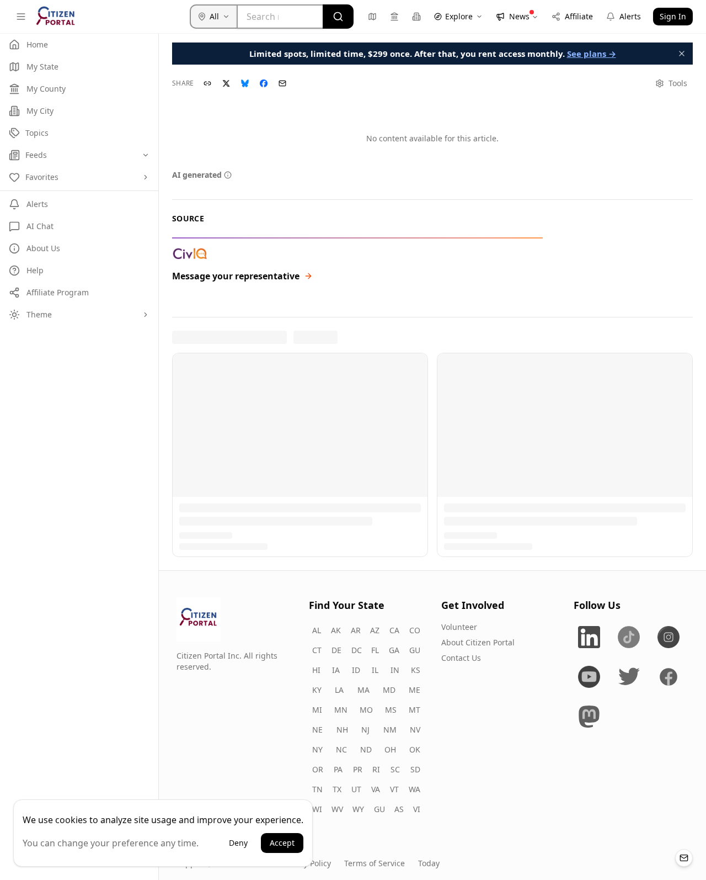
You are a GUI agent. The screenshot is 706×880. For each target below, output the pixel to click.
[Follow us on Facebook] (668, 676)
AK (336, 630)
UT (356, 789)
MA (363, 690)
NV (415, 729)
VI (416, 809)
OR (317, 769)
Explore (459, 16)
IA (336, 670)
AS (399, 809)
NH (342, 729)
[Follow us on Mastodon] (589, 716)
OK (414, 749)
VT (394, 789)
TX (337, 789)
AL (316, 630)
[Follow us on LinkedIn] (589, 637)
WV (337, 809)
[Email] (282, 83)
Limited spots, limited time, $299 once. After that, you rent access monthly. (432, 53)
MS (391, 709)
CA (394, 630)
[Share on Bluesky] (245, 83)
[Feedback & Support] (684, 858)
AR (356, 630)
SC (395, 769)
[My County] (394, 16)
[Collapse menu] (21, 16)
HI (316, 670)
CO (414, 630)
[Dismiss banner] (681, 53)
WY (358, 809)
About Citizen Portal (478, 642)
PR (357, 769)
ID (356, 670)
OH (390, 749)
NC (341, 749)
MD (389, 690)
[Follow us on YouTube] (589, 676)
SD (415, 769)
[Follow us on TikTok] (628, 637)
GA (394, 650)
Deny (238, 842)
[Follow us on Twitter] (628, 676)
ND (366, 749)
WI (317, 809)
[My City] (416, 16)
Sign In (673, 16)
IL (375, 670)
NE (317, 729)
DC (356, 650)
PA (338, 769)
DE (336, 650)
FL (375, 650)
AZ (374, 630)
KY (317, 690)
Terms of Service (374, 863)
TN (317, 789)
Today (429, 863)
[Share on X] (226, 83)
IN (395, 670)
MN (340, 709)
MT (414, 709)
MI (317, 709)
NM (390, 729)
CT (317, 650)
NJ (365, 729)
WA (414, 789)
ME (414, 690)
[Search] (338, 16)
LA (339, 690)
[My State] (372, 16)
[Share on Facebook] (263, 83)
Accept (282, 842)
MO (366, 709)
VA (375, 789)
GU (414, 650)
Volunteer (459, 627)
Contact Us (461, 658)
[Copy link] (207, 83)
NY (317, 749)
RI (376, 769)
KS (415, 670)
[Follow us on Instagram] (668, 637)
